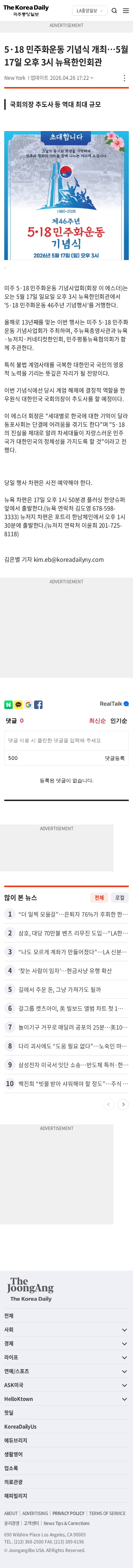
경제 (8, 1343)
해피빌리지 (15, 1495)
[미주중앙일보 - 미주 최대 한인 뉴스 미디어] (26, 10)
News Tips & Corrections (67, 1523)
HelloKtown (18, 1398)
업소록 (11, 1467)
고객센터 (31, 1523)
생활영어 (13, 1454)
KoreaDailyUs (20, 1426)
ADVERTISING (35, 1513)
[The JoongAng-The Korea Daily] (30, 1289)
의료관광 (13, 1481)
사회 (8, 1329)
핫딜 (8, 1412)
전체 (99, 897)
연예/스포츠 (16, 1370)
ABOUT (11, 1513)
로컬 (119, 897)
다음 (123, 1104)
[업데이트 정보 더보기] (63, 77)
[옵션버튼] (124, 78)
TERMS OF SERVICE (107, 1513)
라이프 (11, 1357)
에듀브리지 (15, 1440)
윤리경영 (11, 1523)
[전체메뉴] (126, 10)
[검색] (114, 10)
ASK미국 (13, 1384)
